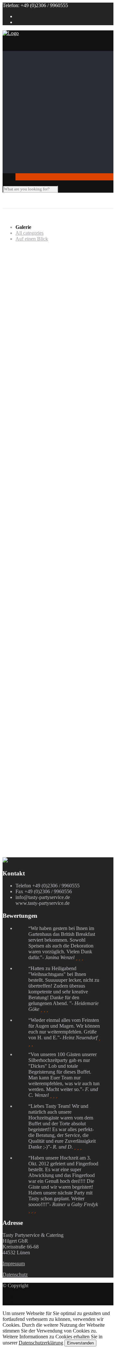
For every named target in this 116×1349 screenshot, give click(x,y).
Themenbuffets (56, 83)
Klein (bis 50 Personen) (52, 135)
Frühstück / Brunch (61, 100)
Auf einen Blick (31, 238)
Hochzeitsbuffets (58, 88)
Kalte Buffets (54, 106)
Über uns (24, 59)
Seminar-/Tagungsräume (53, 147)
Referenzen (40, 65)
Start (20, 54)
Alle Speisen (41, 118)
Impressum (14, 1263)
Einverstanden (80, 1343)
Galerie (22, 158)
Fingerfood (39, 112)
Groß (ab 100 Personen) (52, 141)
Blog (20, 164)
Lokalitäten (26, 129)
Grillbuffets (52, 94)
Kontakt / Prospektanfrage (42, 170)
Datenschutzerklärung (41, 1342)
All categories (29, 233)
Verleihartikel (41, 152)
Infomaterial (27, 123)
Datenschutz (15, 1274)
